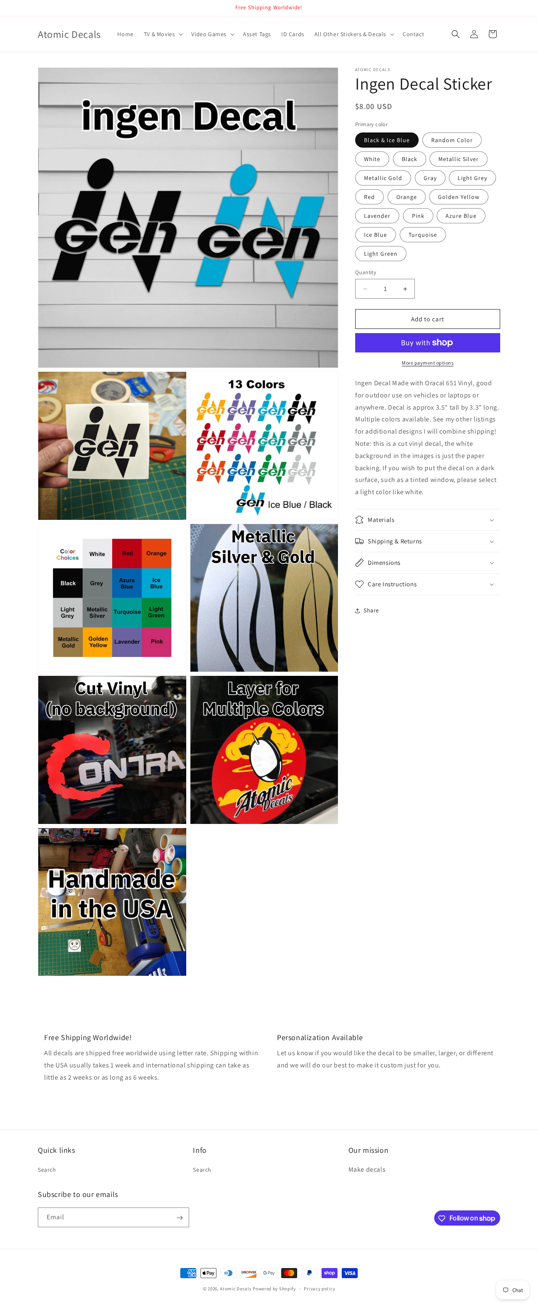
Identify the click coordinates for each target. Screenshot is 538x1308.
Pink (418, 216)
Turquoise (423, 234)
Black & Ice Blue (387, 140)
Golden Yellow (459, 197)
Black (409, 159)
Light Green (381, 253)
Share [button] (371, 610)
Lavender (377, 216)
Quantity (365, 272)
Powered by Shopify (274, 1289)
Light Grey (472, 178)
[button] (163, 34)
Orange (406, 197)
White (372, 159)
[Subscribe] (179, 1218)
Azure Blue (461, 216)
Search (47, 1169)
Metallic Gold (383, 178)
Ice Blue (375, 234)
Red (369, 197)
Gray (430, 178)
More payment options (428, 363)
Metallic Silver (458, 159)
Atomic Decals (235, 1289)
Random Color (452, 140)
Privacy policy (319, 1288)
